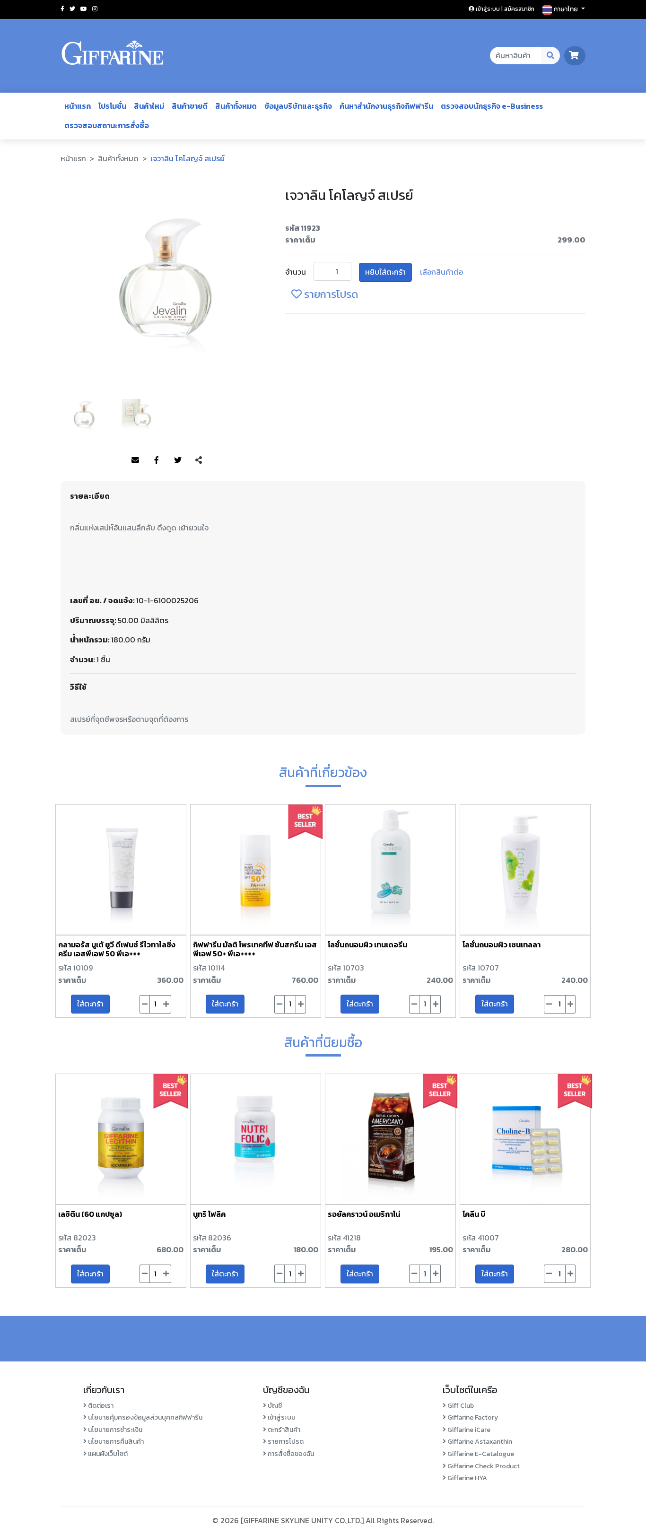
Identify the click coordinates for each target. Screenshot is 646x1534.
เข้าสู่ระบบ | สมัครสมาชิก (504, 9)
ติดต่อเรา (100, 1406)
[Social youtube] (83, 9)
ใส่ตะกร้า (90, 1003)
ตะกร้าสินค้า (283, 1430)
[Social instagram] (94, 9)
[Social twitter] (72, 9)
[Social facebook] (62, 9)
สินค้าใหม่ (149, 106)
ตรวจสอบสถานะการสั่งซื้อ (106, 125)
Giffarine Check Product (483, 1466)
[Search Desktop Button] (550, 55)
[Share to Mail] (135, 460)
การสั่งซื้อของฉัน (290, 1454)
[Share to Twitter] (177, 460)
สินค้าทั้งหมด (236, 106)
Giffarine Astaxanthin (479, 1442)
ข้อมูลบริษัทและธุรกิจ (298, 106)
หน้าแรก (77, 106)
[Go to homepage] (113, 56)
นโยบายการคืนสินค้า (115, 1442)
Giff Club (460, 1406)
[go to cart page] (575, 55)
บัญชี (274, 1406)
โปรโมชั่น (112, 106)
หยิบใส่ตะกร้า (385, 271)
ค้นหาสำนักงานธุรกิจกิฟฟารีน (386, 106)
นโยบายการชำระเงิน (114, 1430)
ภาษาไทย (565, 9)
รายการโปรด (330, 294)
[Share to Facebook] (156, 460)
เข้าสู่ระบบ (281, 1417)
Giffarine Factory (472, 1417)
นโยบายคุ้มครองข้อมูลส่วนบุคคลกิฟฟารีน (144, 1417)
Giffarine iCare (468, 1430)
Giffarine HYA (466, 1478)
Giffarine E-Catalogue (480, 1454)
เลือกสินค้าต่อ (441, 271)
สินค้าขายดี (190, 106)
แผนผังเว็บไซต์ (107, 1454)
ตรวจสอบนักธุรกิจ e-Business (492, 106)
